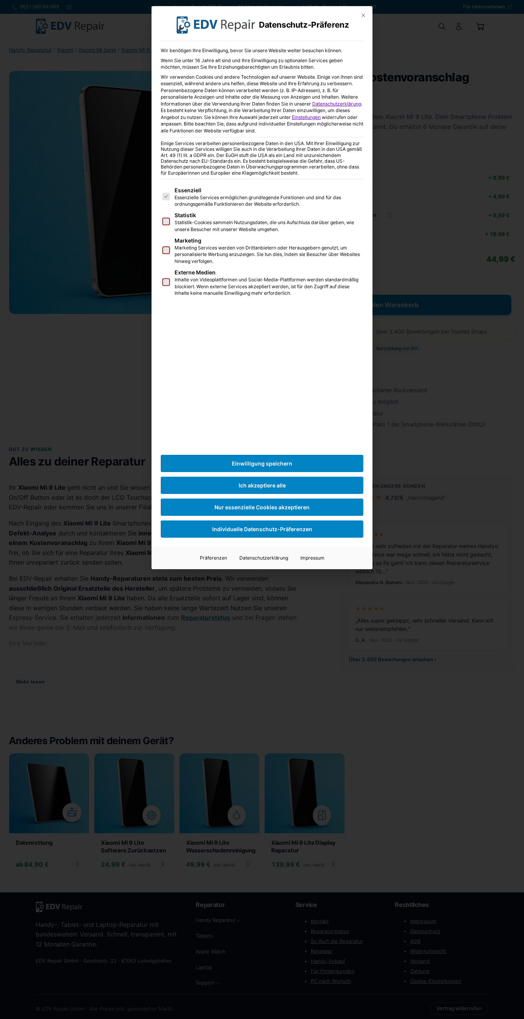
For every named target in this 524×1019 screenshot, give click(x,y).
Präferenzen (213, 558)
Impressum (312, 558)
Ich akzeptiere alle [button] (262, 485)
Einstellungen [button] (306, 117)
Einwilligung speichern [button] (262, 463)
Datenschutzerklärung (336, 104)
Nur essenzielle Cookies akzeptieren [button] (262, 507)
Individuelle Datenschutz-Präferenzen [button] (262, 529)
